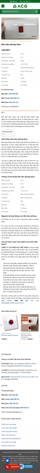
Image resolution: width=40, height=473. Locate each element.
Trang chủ (5, 41)
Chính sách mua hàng (8, 424)
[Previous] (1, 329)
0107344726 (14, 377)
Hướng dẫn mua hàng (8, 442)
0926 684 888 (13, 94)
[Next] (38, 329)
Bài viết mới (26, 1)
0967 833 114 (13, 102)
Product (14, 41)
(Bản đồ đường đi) (26, 366)
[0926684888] (7, 468)
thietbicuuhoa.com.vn (17, 303)
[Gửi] (36, 11)
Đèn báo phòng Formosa (9, 335)
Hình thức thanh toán (8, 445)
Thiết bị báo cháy (25, 41)
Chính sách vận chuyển (9, 428)
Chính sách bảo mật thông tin (11, 438)
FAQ (21, 1)
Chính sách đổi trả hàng (9, 431)
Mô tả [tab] (3, 112)
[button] (2, 6)
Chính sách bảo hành (8, 435)
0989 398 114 (14, 98)
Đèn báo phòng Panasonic (26, 336)
